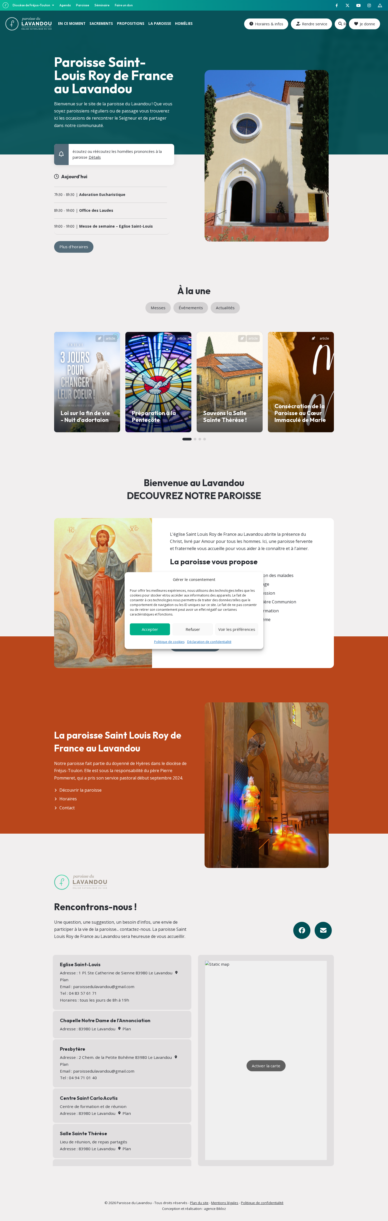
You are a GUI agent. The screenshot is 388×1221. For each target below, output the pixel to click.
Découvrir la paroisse (80, 790)
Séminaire (102, 5)
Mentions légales (224, 1202)
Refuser (193, 629)
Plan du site (199, 1202)
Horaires (68, 799)
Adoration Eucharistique (102, 194)
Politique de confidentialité (262, 1202)
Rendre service (314, 23)
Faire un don (124, 5)
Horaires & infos (269, 23)
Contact (67, 808)
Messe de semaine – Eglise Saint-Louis (116, 226)
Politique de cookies (169, 641)
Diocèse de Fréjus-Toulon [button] (32, 5)
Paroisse (82, 5)
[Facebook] (301, 930)
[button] (166, 150)
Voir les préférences (236, 629)
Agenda (65, 5)
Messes (158, 307)
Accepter (150, 629)
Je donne (367, 23)
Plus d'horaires (73, 246)
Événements (191, 307)
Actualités (225, 307)
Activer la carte (266, 1065)
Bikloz (221, 1208)
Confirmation (266, 611)
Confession (264, 593)
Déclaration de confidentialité (209, 641)
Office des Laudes (96, 210)
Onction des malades (273, 575)
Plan (126, 1028)
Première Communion (274, 602)
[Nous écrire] (323, 930)
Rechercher (344, 23)
